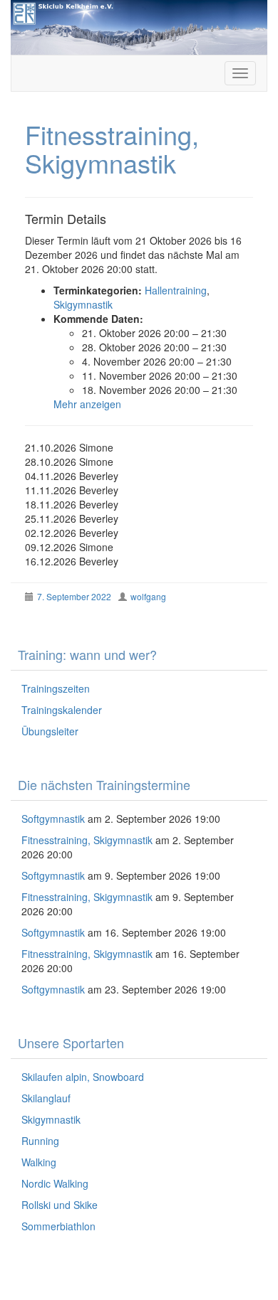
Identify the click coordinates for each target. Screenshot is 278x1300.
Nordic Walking (54, 1183)
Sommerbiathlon (58, 1226)
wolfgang (148, 596)
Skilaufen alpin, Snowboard (82, 1077)
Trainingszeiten (55, 688)
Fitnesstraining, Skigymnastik (87, 840)
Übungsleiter (49, 731)
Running (40, 1141)
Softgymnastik (53, 818)
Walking (38, 1162)
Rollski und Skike (59, 1205)
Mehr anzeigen (87, 404)
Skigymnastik (83, 304)
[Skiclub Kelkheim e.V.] (139, 25)
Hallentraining (176, 290)
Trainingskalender (61, 710)
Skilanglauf (46, 1098)
